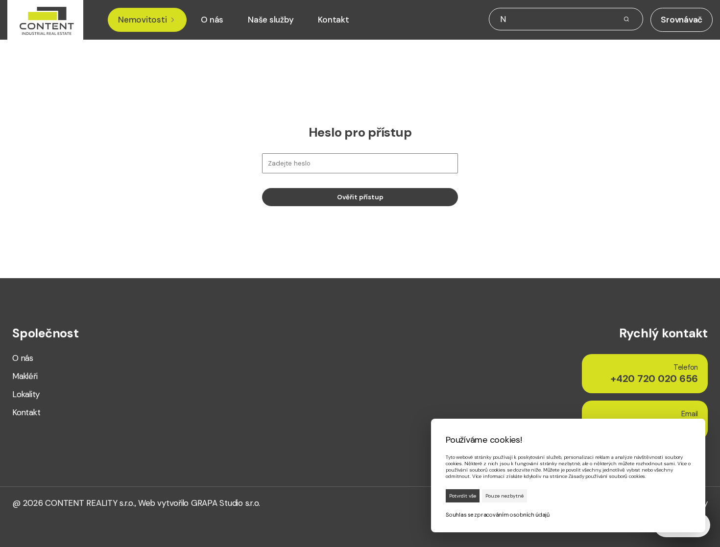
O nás (212, 20)
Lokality (26, 394)
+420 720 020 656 (654, 373)
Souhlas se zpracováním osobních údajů (498, 514)
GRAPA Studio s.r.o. (225, 503)
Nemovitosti (142, 20)
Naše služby (270, 20)
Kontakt (333, 20)
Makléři (24, 376)
